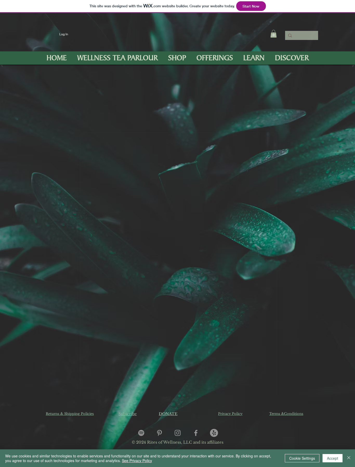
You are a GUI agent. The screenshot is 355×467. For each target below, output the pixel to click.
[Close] (349, 458)
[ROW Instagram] (178, 433)
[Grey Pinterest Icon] (159, 433)
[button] (273, 34)
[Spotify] (141, 433)
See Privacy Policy (137, 460)
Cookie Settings (302, 458)
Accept (332, 458)
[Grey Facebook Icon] (196, 433)
